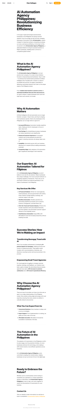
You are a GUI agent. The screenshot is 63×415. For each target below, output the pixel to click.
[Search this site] (47, 3)
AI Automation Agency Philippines (36, 396)
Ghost (39, 407)
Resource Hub (31, 404)
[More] (14, 3)
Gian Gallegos (31, 3)
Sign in (50, 3)
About (3, 3)
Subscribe (57, 3)
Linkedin (9, 3)
